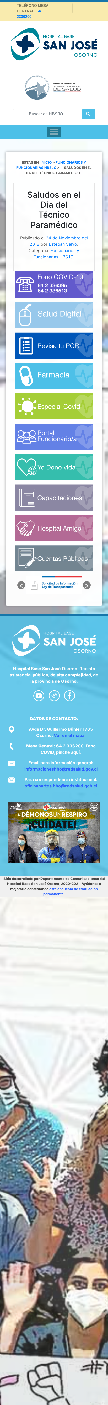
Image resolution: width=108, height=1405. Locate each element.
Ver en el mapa (69, 735)
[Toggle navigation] (65, 8)
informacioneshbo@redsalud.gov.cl (61, 769)
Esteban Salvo (63, 244)
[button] (21, 585)
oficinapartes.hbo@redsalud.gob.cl (61, 785)
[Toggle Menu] (54, 131)
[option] (54, 585)
